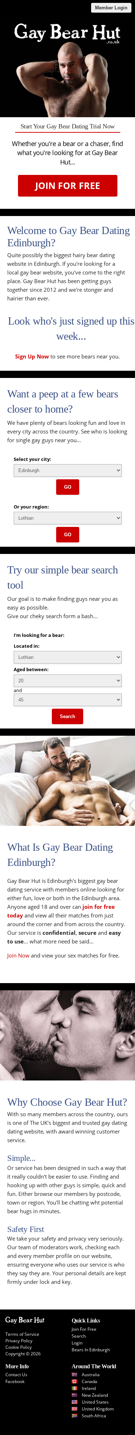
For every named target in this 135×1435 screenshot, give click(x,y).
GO (67, 487)
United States (95, 1402)
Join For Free (67, 185)
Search (67, 716)
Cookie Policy (18, 1347)
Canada (89, 1381)
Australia (91, 1375)
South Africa (94, 1416)
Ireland (89, 1388)
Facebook (14, 1381)
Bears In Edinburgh (91, 1350)
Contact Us (16, 1375)
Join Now (18, 955)
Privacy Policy (18, 1341)
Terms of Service (22, 1334)
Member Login (111, 7)
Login (77, 1343)
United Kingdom (98, 1409)
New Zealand (95, 1395)
